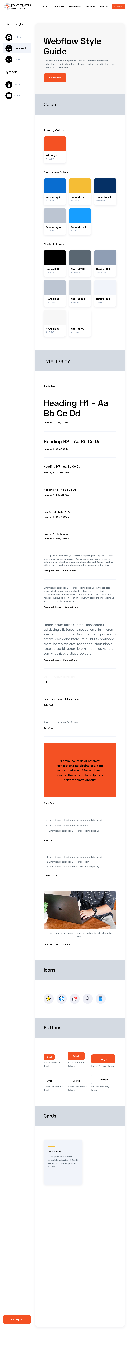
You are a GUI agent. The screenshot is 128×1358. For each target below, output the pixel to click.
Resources (90, 6)
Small (49, 1057)
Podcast (104, 6)
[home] (18, 6)
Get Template (17, 1319)
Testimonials (75, 6)
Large (103, 1059)
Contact (118, 6)
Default (76, 1056)
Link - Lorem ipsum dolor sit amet (60, 676)
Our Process (58, 6)
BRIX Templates (78, 67)
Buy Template (55, 77)
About (45, 6)
